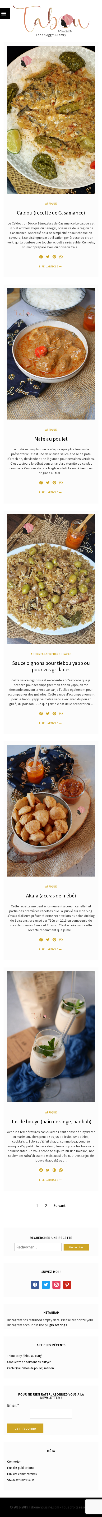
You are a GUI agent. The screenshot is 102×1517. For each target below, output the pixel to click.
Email (13, 1405)
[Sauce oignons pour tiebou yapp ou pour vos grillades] (51, 578)
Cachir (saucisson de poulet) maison (30, 1368)
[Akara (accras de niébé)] (51, 810)
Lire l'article (48, 266)
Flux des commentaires (22, 1474)
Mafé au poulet (51, 438)
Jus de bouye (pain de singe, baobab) (51, 1121)
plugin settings (56, 1325)
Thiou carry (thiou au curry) (24, 1356)
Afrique (51, 203)
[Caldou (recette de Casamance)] (51, 119)
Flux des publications (20, 1468)
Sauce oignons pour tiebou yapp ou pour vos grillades (51, 666)
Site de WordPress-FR (20, 1480)
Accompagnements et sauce (51, 653)
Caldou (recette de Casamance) (51, 212)
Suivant (60, 1205)
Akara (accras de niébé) (51, 895)
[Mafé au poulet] (51, 353)
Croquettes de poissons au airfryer (29, 1362)
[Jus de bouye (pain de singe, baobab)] (51, 1036)
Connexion (14, 1462)
